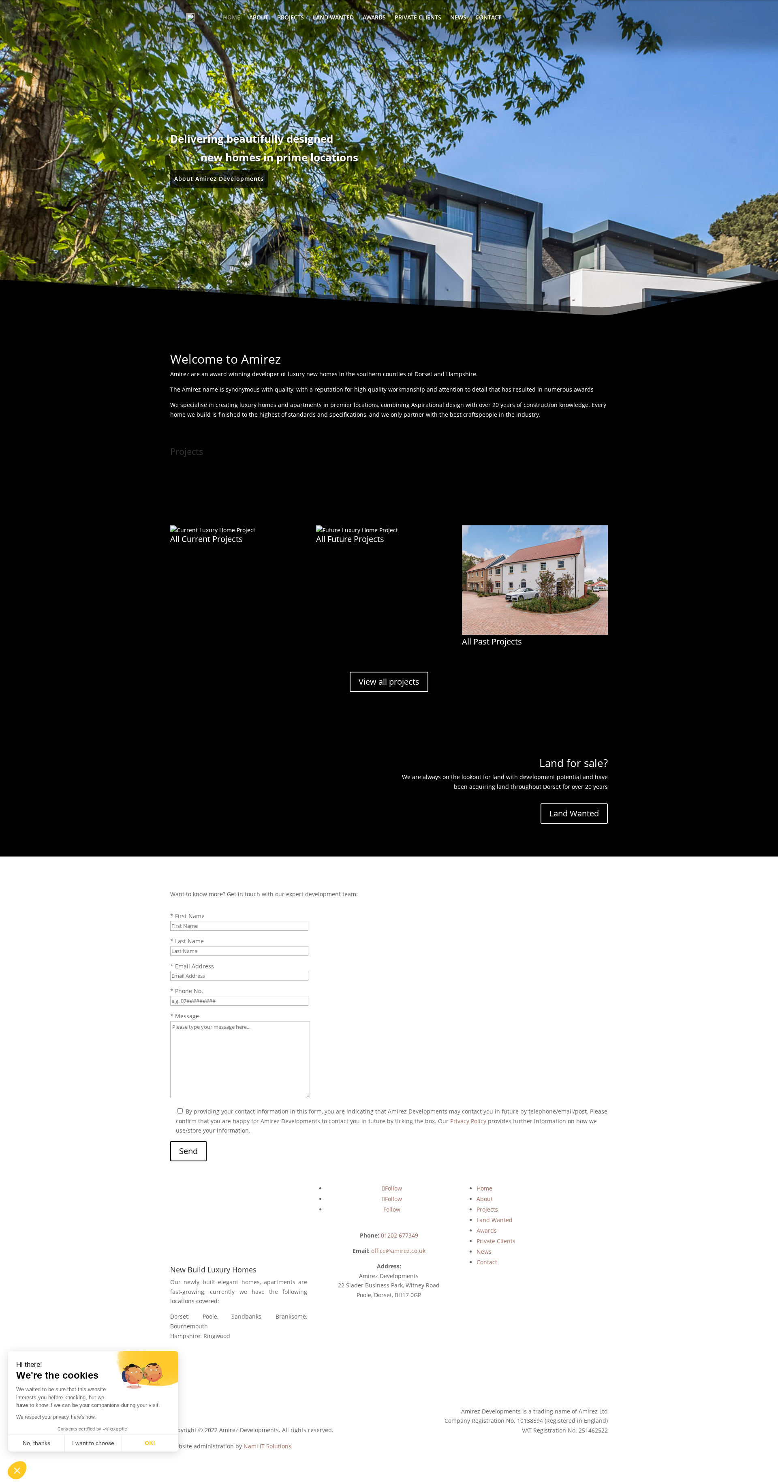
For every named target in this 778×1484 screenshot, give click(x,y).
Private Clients (418, 17)
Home (231, 17)
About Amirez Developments (219, 178)
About (258, 17)
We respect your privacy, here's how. (56, 1417)
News (458, 17)
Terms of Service (281, 1413)
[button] (17, 1470)
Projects (290, 17)
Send (188, 1151)
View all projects (389, 681)
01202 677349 (399, 1235)
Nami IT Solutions (267, 1446)
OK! (150, 1443)
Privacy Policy (468, 1121)
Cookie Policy (187, 1413)
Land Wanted (333, 17)
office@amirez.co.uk (398, 1251)
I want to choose (93, 1443)
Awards (374, 17)
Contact (488, 17)
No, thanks (36, 1443)
